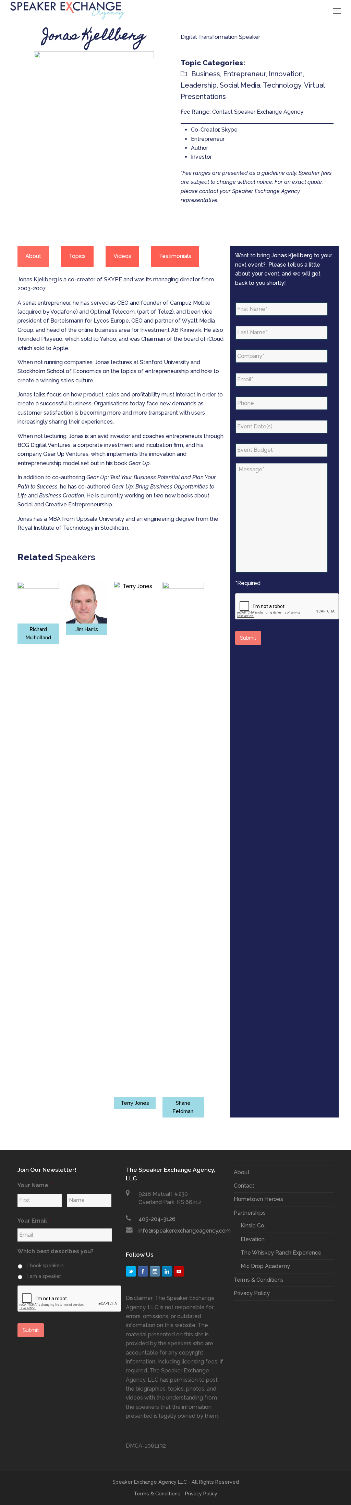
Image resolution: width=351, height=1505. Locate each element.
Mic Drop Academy (265, 1266)
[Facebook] (143, 1271)
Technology (282, 85)
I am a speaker (44, 1276)
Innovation (286, 74)
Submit (248, 638)
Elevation (253, 1239)
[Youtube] (179, 1271)
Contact (244, 1185)
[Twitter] (131, 1271)
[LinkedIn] (167, 1271)
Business (205, 74)
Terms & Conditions (258, 1280)
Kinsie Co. (253, 1225)
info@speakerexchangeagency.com (184, 1230)
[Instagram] (155, 1271)
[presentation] (287, 606)
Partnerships (250, 1213)
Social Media (240, 85)
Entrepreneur (244, 74)
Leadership (199, 85)
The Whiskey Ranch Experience (281, 1252)
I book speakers (45, 1265)
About (242, 1172)
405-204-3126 (157, 1219)
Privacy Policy (252, 1293)
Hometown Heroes (258, 1199)
